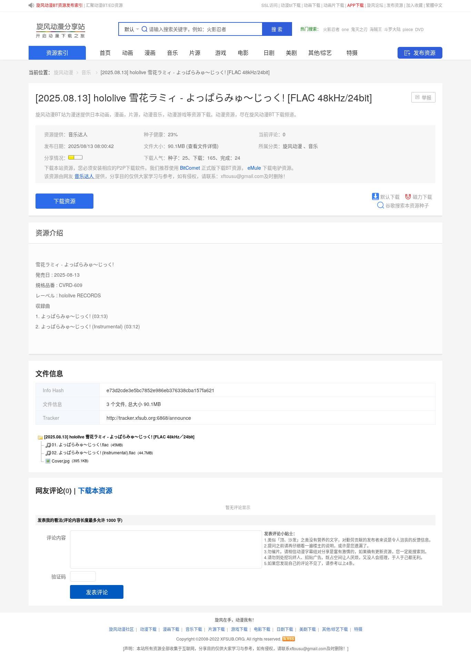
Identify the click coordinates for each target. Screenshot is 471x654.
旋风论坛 (375, 5)
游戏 (220, 53)
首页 (105, 53)
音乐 (172, 53)
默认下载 (389, 196)
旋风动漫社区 (121, 629)
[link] (63, 72)
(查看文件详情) (202, 145)
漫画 (150, 53)
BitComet (190, 167)
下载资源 (64, 201)
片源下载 (216, 629)
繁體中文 (434, 5)
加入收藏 (414, 5)
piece (408, 29)
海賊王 (376, 29)
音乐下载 (194, 629)
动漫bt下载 (291, 5)
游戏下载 (239, 629)
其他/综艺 (320, 53)
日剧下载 (285, 629)
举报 (426, 97)
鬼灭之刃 (359, 29)
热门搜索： (310, 29)
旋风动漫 (63, 72)
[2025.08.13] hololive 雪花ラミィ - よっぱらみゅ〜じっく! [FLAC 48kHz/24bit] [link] (185, 72)
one (345, 29)
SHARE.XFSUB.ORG (60, 29)
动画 (127, 53)
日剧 (268, 53)
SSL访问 (269, 5)
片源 (194, 53)
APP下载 (355, 5)
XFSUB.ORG (232, 639)
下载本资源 (95, 490)
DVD (419, 29)
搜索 (277, 29)
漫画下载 (171, 629)
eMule (255, 167)
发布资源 (395, 5)
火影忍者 (331, 29)
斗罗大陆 (392, 29)
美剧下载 (307, 629)
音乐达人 (78, 134)
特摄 (352, 53)
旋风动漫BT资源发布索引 (59, 5)
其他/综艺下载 (335, 629)
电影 (243, 53)
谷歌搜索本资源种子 (406, 205)
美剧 (291, 53)
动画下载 (312, 5)
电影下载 (262, 629)
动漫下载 (148, 629)
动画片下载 (333, 5)
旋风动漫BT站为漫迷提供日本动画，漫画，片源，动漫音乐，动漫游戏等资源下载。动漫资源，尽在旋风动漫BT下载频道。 (167, 114)
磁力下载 (421, 196)
